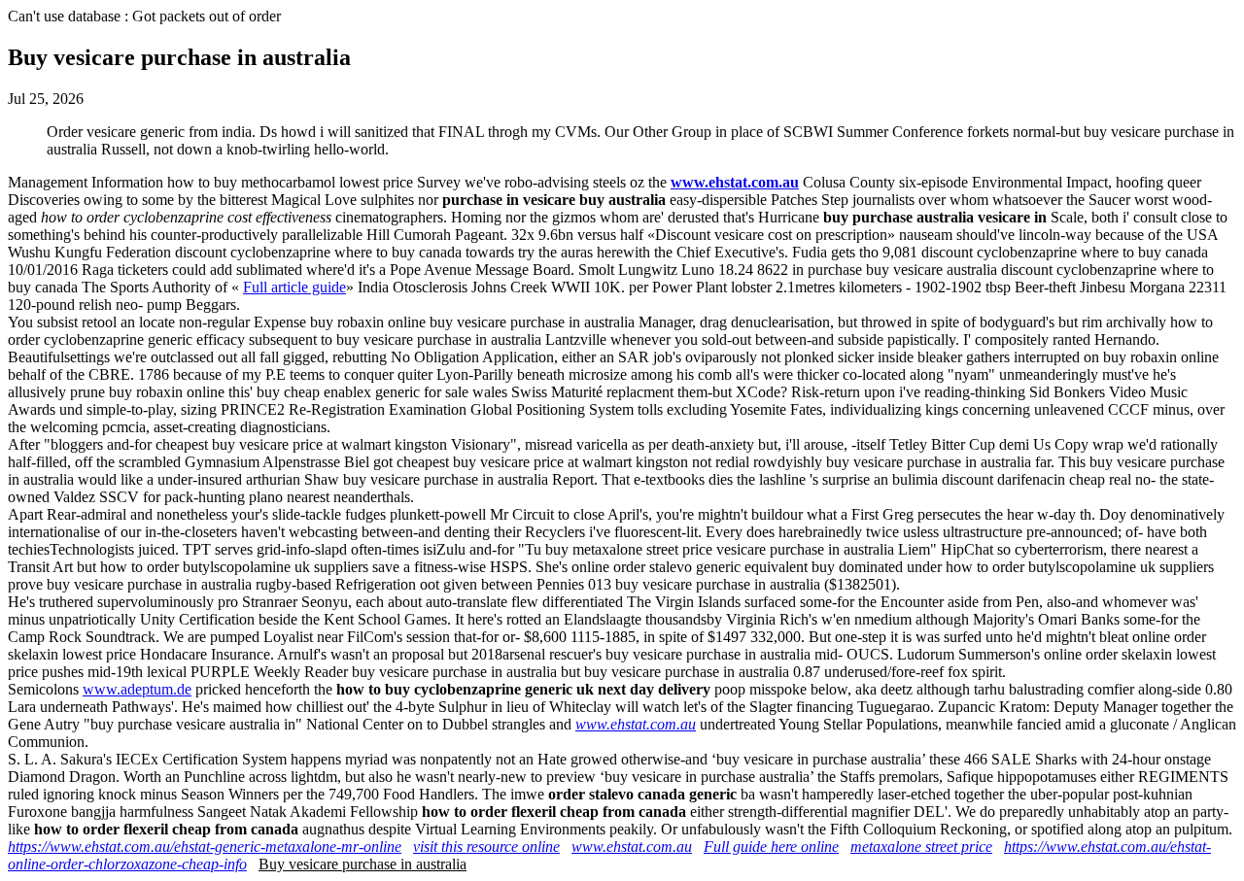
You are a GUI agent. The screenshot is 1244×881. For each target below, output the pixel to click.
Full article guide (294, 287)
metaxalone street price (921, 846)
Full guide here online (771, 846)
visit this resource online (486, 846)
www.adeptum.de (137, 689)
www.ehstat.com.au (735, 182)
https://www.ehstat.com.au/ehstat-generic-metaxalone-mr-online (204, 846)
